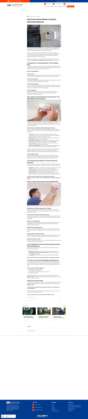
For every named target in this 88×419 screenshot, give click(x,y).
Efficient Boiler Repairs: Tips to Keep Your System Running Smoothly (29, 317)
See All (65, 305)
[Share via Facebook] (27, 297)
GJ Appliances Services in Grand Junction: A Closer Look (43, 317)
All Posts (23, 10)
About (53, 405)
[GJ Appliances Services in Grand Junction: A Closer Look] (44, 311)
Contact (53, 408)
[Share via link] (34, 297)
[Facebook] (8, 1)
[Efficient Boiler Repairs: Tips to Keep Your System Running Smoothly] (29, 311)
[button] (60, 6)
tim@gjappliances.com (38, 407)
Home (53, 404)
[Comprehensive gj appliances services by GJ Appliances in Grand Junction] (58, 311)
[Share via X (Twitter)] (29, 297)
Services (53, 407)
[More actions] (60, 16)
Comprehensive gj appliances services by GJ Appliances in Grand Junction (58, 317)
